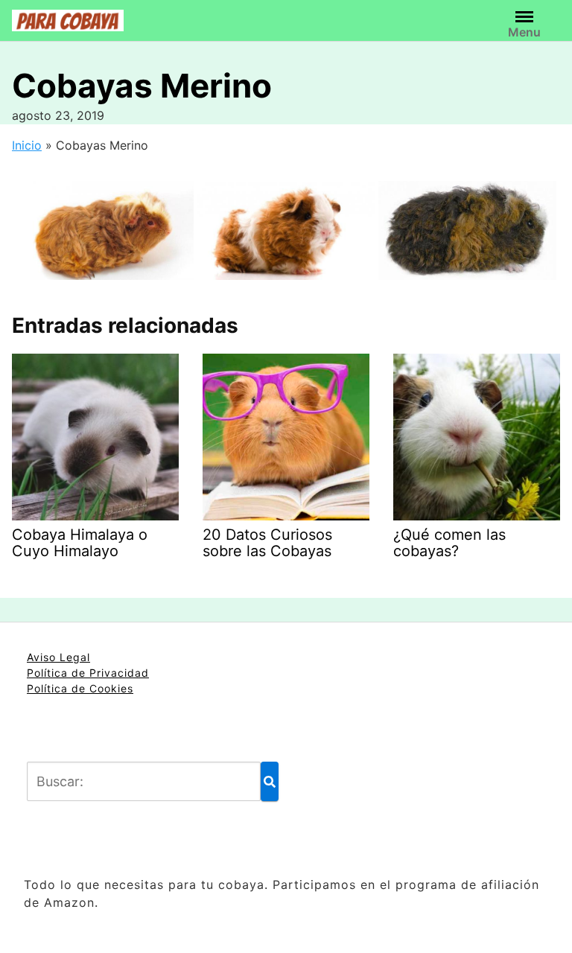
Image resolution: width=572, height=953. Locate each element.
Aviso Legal (58, 657)
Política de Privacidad (88, 672)
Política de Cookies (80, 688)
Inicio (27, 145)
